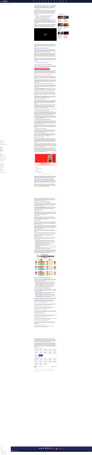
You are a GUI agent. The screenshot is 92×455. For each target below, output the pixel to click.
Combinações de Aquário (40, 364)
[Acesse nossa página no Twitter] (49, 448)
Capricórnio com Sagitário (50, 352)
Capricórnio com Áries (36, 349)
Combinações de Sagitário (54, 361)
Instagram (3, 167)
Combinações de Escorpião (50, 361)
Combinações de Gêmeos (50, 359)
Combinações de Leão (36, 361)
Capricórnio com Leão (54, 349)
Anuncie (2, 448)
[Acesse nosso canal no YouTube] (41, 448)
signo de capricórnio (53, 370)
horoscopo (42, 370)
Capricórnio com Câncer (50, 349)
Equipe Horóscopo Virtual (40, 366)
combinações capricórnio (37, 370)
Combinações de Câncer (54, 359)
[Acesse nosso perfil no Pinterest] (53, 448)
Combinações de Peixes (45, 364)
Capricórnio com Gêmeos (45, 349)
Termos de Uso (2, 450)
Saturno (45, 19)
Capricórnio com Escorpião (45, 352)
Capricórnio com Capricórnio (54, 352)
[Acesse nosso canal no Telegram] (45, 448)
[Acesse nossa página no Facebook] (51, 448)
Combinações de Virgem (40, 361)
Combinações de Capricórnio (36, 364)
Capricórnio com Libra (41, 352)
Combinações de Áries (40, 359)
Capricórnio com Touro (41, 349)
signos (39, 371)
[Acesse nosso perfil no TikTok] (47, 448)
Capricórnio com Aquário (36, 355)
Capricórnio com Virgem (36, 352)
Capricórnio (54, 24)
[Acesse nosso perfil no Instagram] (39, 448)
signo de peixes (36, 371)
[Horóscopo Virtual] (5, 1)
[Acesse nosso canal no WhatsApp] (43, 448)
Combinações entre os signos (36, 359)
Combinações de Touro (45, 359)
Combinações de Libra (45, 361)
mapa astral (45, 370)
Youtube (3, 165)
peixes (48, 370)
